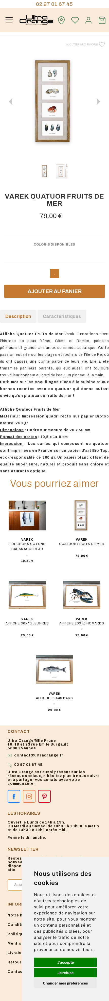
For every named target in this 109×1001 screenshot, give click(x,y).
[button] (98, 101)
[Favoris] (75, 20)
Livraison (17, 953)
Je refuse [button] (66, 973)
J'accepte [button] (65, 962)
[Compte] (89, 20)
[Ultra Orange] (36, 20)
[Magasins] (61, 20)
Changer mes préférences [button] (65, 983)
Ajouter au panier (55, 291)
